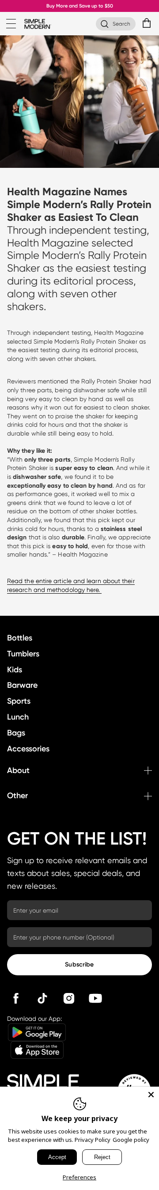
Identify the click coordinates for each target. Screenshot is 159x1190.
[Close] (151, 1094)
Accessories (28, 749)
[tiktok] (42, 998)
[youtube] (95, 998)
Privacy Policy (92, 1140)
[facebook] (16, 998)
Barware (22, 685)
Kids (14, 670)
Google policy (131, 1140)
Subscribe (79, 964)
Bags (16, 733)
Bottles (19, 638)
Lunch (18, 717)
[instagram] (69, 998)
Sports (18, 701)
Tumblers (23, 654)
